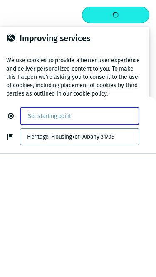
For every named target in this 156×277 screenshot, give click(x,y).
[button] (14, 116)
